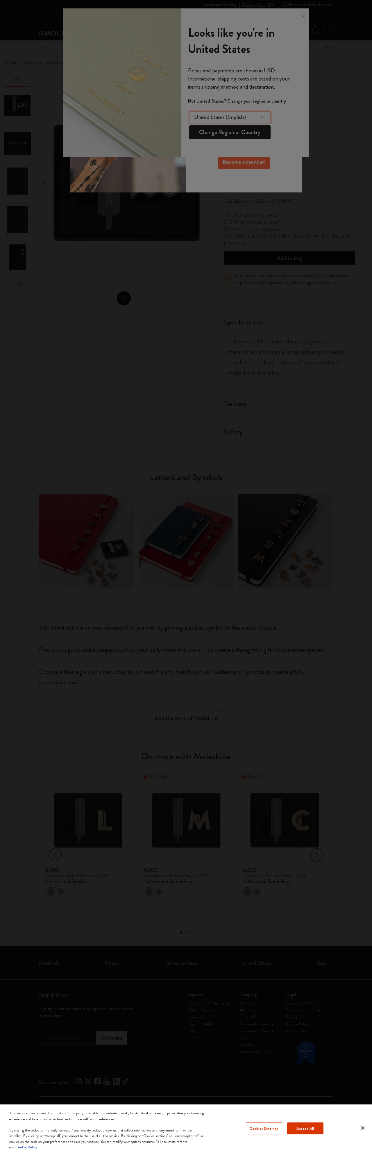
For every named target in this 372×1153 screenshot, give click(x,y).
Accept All (305, 1128)
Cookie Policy (26, 1147)
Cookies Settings (264, 1128)
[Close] (362, 1128)
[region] (186, 1128)
